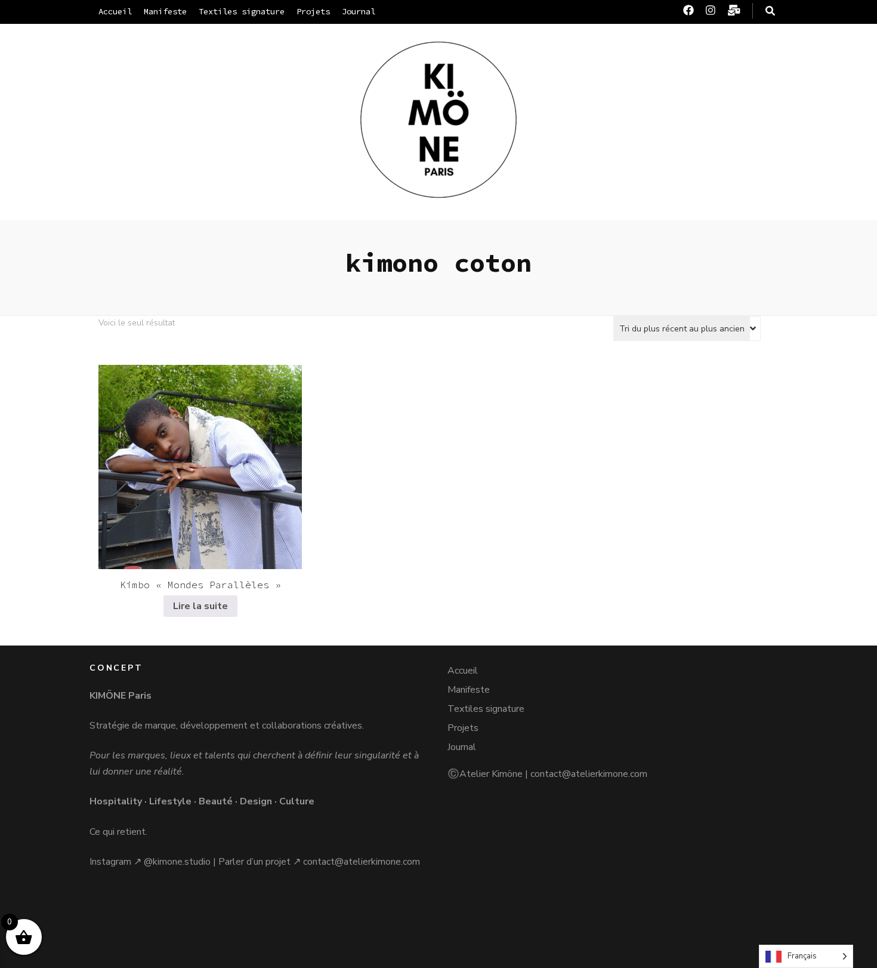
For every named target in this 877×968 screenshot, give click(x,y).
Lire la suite (200, 606)
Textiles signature (242, 11)
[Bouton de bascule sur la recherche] (770, 11)
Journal (358, 11)
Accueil (115, 11)
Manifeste (165, 11)
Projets (313, 11)
